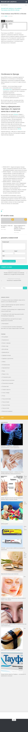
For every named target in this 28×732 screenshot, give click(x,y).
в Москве (15, 114)
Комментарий (5, 241)
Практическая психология (8, 380)
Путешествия (5, 386)
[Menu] (26, 1)
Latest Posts (10, 21)
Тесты (3, 395)
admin (5, 16)
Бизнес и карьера (6, 343)
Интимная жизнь (6, 364)
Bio (3, 21)
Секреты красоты (6, 389)
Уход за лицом (5, 402)
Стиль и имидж (5, 392)
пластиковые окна (7, 89)
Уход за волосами (6, 398)
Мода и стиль (5, 374)
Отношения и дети (6, 377)
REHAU (19, 129)
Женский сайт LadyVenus (9, 1)
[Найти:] (12, 288)
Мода (3, 370)
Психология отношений (7, 383)
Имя (3, 251)
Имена (3, 361)
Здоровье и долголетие (7, 358)
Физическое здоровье (7, 411)
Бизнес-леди (5, 346)
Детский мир (5, 349)
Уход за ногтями (6, 405)
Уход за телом (5, 408)
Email (16, 251)
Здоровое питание (6, 355)
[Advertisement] (14, 58)
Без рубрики (4, 5)
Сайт (3, 255)
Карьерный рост (6, 367)
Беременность (5, 339)
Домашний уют (5, 352)
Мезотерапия (5, 323)
